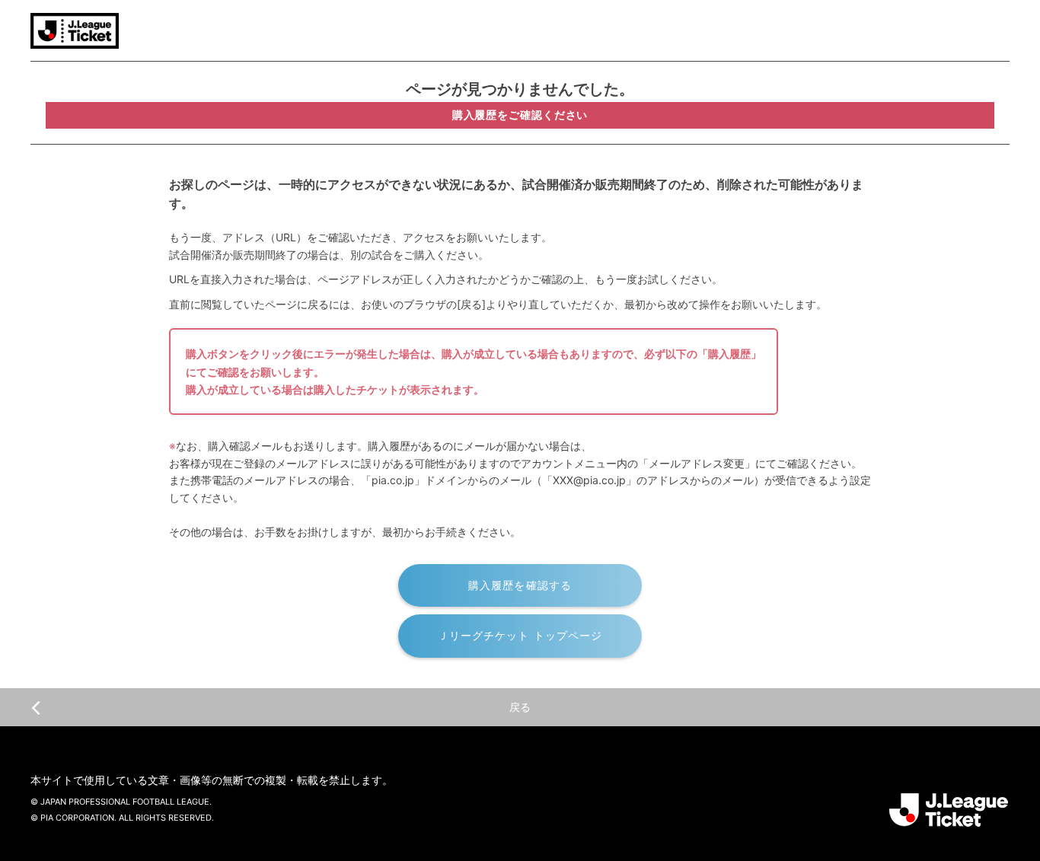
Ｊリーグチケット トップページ (520, 635)
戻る (520, 706)
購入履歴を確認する (520, 585)
